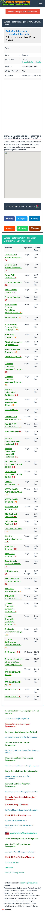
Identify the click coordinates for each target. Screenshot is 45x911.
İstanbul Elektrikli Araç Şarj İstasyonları (17, 725)
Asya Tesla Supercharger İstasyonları (21, 838)
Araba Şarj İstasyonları (28, 883)
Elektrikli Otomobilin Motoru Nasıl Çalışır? (19, 826)
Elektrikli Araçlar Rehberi (16, 805)
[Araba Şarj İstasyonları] (15, 3)
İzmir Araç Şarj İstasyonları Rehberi (21, 732)
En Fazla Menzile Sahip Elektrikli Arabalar (21, 810)
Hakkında (9, 867)
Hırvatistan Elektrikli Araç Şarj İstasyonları (17, 777)
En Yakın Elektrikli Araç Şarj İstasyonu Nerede (22, 712)
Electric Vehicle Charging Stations (23, 833)
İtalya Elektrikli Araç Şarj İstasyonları (21, 771)
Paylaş (10, 218)
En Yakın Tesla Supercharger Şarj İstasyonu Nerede (22, 751)
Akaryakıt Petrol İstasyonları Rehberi (20, 852)
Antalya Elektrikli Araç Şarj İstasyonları (21, 737)
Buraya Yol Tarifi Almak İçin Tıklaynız (20, 206)
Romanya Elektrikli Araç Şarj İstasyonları (21, 792)
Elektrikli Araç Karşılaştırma (18, 815)
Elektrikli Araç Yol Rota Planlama (19, 857)
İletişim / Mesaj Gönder (14, 873)
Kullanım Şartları (12, 862)
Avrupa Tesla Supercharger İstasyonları (17, 743)
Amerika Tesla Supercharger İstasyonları (18, 845)
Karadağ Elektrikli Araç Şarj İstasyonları (17, 785)
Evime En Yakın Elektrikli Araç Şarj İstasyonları (20, 798)
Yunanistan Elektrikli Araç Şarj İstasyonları (22, 766)
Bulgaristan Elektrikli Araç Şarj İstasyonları (19, 759)
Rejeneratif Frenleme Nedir (16, 820)
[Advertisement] (22, 107)
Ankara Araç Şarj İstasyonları (17, 719)
